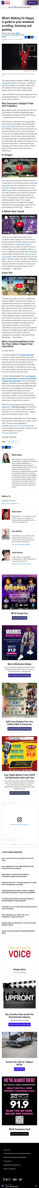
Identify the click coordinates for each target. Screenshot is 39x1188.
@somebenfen (7, 110)
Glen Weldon (16, 35)
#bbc (28, 115)
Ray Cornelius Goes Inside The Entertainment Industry (19, 1015)
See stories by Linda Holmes (21, 564)
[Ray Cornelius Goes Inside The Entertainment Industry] (19, 995)
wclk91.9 (31, 844)
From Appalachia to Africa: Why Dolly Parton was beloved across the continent (18, 867)
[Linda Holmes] (6, 555)
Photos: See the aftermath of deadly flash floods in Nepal (18, 932)
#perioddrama (7, 115)
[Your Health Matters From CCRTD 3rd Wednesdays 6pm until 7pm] (19, 753)
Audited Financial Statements (12, 1165)
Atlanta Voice (19, 969)
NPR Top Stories (12, 441)
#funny (32, 115)
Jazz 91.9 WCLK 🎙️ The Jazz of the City (15, 844)
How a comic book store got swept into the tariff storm (17, 859)
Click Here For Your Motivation (19, 675)
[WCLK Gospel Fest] (19, 592)
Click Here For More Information (19, 729)
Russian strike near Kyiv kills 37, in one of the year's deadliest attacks (19, 924)
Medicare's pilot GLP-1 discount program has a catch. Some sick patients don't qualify (19, 883)
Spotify (14, 433)
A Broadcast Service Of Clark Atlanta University (17, 1153)
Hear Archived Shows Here (19, 793)
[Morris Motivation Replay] (19, 642)
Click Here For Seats (19, 618)
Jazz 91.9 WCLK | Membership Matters (19, 7)
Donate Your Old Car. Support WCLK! (19, 1063)
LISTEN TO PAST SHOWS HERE (19, 1024)
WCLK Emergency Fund (19, 1129)
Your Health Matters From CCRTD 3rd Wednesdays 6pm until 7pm (19, 776)
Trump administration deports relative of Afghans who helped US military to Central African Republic (18, 891)
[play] (3, 1186)
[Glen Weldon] (6, 534)
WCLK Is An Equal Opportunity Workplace (15, 1157)
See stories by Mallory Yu (10, 503)
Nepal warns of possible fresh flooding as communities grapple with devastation (15, 875)
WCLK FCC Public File (9, 1169)
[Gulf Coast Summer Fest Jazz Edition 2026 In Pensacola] (19, 700)
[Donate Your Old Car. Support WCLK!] (19, 1045)
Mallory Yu (6, 496)
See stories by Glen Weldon (21, 544)
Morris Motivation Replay (19, 664)
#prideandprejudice (27, 113)
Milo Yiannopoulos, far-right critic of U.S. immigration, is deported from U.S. (15, 916)
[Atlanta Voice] (19, 952)
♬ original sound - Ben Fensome (13, 117)
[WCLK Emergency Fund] (19, 1101)
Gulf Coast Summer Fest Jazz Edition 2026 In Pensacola (19, 723)
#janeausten (16, 115)
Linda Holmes (17, 552)
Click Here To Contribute (19, 1134)
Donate (33, 2)
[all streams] (36, 1186)
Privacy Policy (7, 1161)
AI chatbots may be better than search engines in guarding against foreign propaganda (18, 900)
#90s (24, 115)
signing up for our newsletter (18, 426)
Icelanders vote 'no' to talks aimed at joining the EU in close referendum (19, 908)
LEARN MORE (19, 1069)
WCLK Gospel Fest (19, 613)
